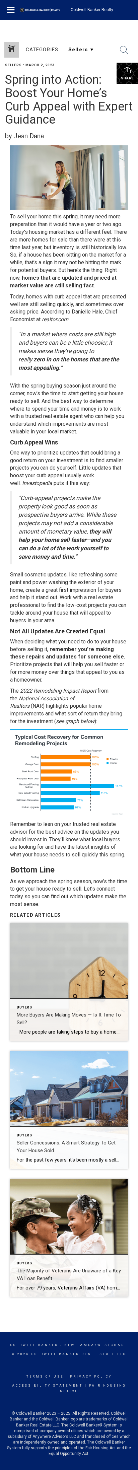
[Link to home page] (43, 10)
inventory (63, 247)
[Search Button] (124, 50)
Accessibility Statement (47, 1385)
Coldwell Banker (34, 1345)
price (33, 311)
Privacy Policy (91, 1376)
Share (127, 78)
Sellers (13, 65)
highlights (57, 706)
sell (77, 889)
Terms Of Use (45, 1376)
